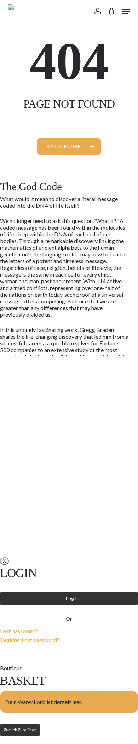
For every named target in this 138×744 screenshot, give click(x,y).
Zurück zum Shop (20, 729)
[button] (126, 11)
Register (10, 639)
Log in (73, 598)
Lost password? (19, 631)
